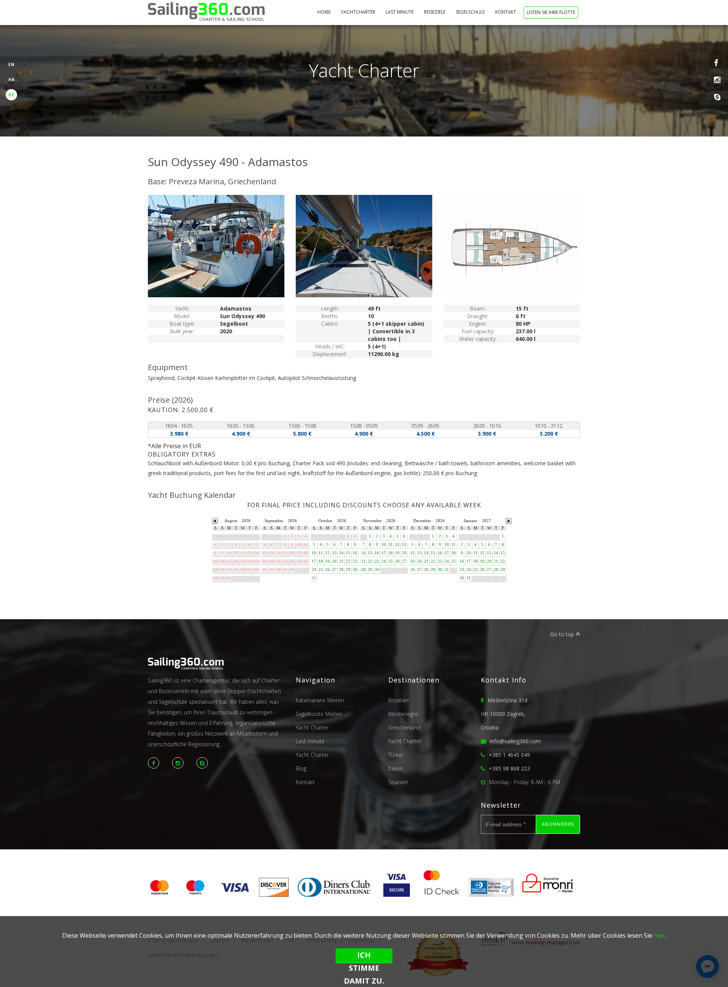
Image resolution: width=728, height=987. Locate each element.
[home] (206, 12)
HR (11, 79)
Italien (395, 768)
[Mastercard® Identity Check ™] (441, 894)
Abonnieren (558, 824)
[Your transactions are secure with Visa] (397, 894)
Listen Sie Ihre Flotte (551, 12)
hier (659, 935)
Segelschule (471, 12)
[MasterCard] (162, 894)
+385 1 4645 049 (509, 754)
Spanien (398, 782)
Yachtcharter (359, 12)
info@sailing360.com (515, 741)
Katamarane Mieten (320, 700)
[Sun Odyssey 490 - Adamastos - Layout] (512, 246)
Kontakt (506, 12)
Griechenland (404, 727)
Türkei (395, 754)
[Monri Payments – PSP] (544, 894)
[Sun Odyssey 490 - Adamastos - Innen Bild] (364, 246)
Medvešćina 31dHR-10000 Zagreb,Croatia (504, 714)
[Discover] (273, 894)
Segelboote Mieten (319, 713)
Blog (301, 768)
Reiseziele (435, 12)
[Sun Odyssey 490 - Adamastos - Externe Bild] (216, 246)
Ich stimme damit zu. (364, 956)
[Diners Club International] (334, 894)
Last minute (400, 12)
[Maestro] (195, 894)
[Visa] (235, 894)
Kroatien (398, 700)
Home (324, 12)
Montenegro (403, 713)
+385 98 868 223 (509, 768)
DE (11, 94)
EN (11, 64)
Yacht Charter (312, 727)
